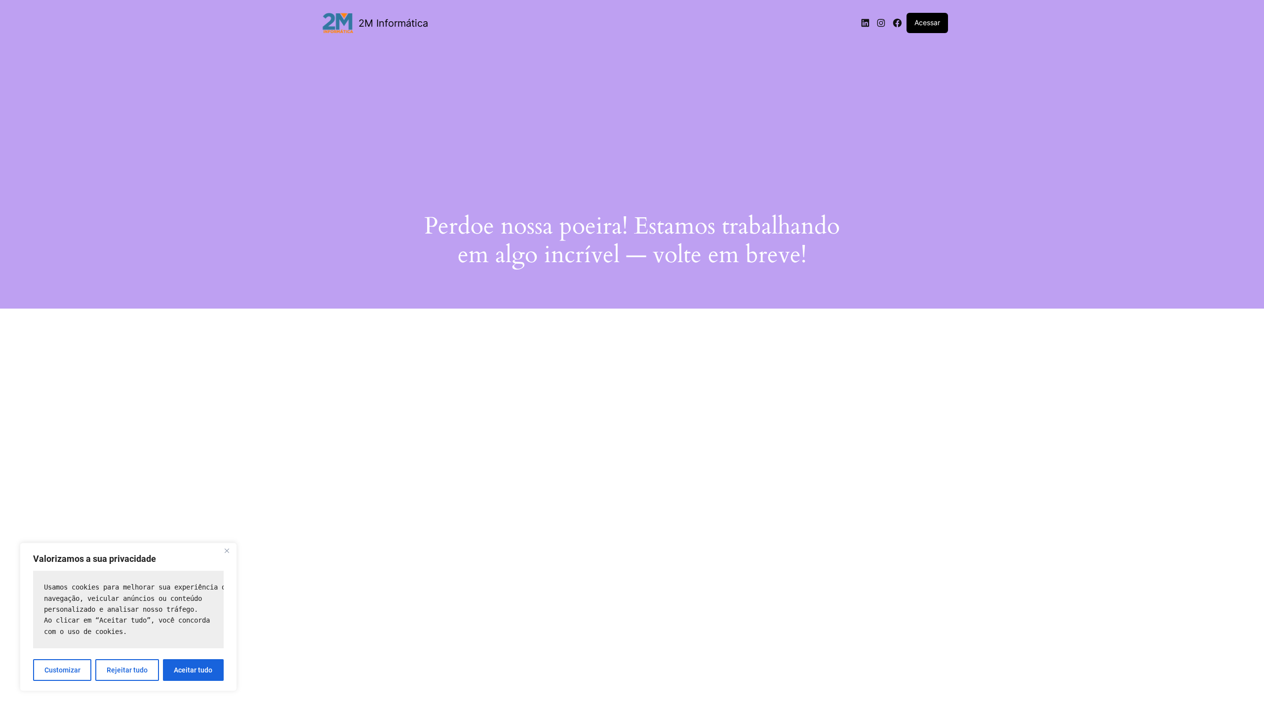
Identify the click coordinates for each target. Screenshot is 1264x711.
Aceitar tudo (193, 670)
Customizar (62, 670)
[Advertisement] (632, 117)
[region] (128, 617)
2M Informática (393, 23)
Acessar (927, 22)
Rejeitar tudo (127, 670)
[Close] (227, 551)
